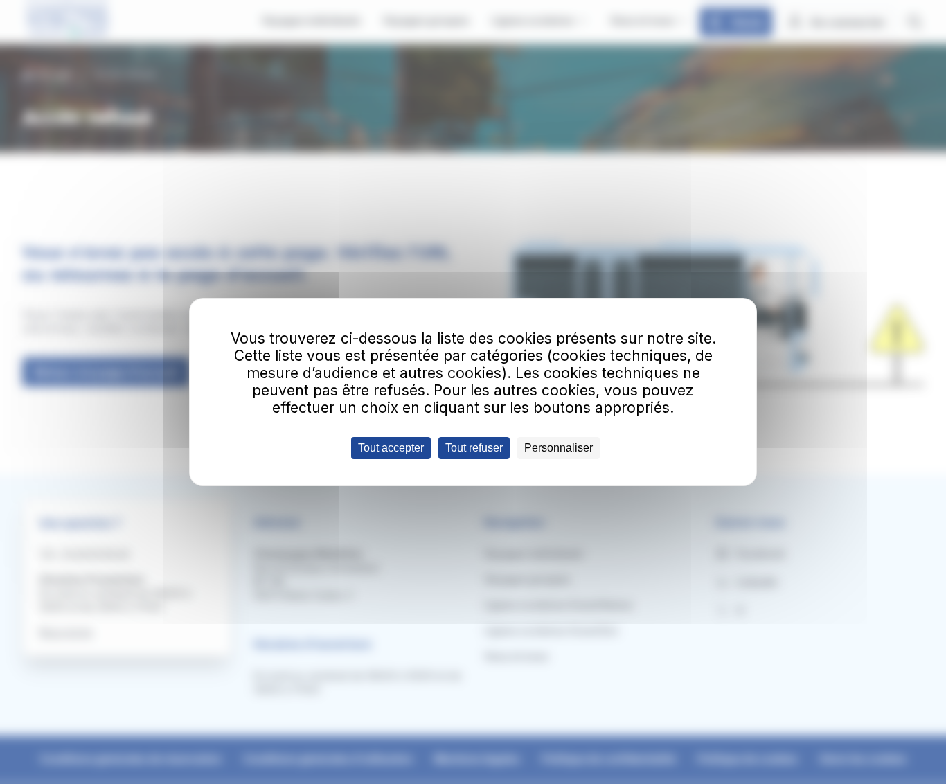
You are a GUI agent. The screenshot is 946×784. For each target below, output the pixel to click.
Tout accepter (391, 448)
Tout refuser (474, 448)
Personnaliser (558, 448)
